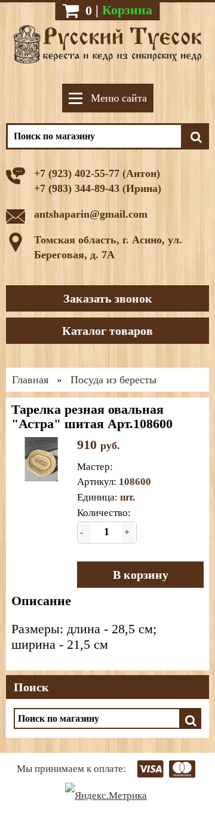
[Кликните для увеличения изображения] (41, 459)
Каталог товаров (107, 330)
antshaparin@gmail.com (91, 214)
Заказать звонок (107, 298)
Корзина (127, 9)
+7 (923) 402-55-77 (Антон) (97, 173)
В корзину (140, 574)
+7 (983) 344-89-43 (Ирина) (97, 188)
